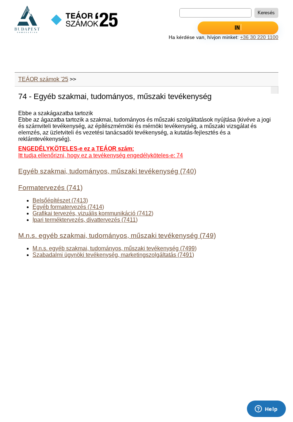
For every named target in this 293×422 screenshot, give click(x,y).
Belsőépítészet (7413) (60, 200)
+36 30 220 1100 (259, 37)
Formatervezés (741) (50, 187)
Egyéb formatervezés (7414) (68, 207)
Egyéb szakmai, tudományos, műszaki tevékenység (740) (107, 171)
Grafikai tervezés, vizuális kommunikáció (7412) (93, 213)
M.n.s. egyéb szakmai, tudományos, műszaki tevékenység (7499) (115, 248)
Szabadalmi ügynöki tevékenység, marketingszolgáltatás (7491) (113, 255)
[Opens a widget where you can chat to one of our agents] (266, 409)
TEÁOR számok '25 (43, 79)
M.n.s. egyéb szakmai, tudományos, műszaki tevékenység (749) (117, 235)
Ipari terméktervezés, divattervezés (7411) (85, 220)
